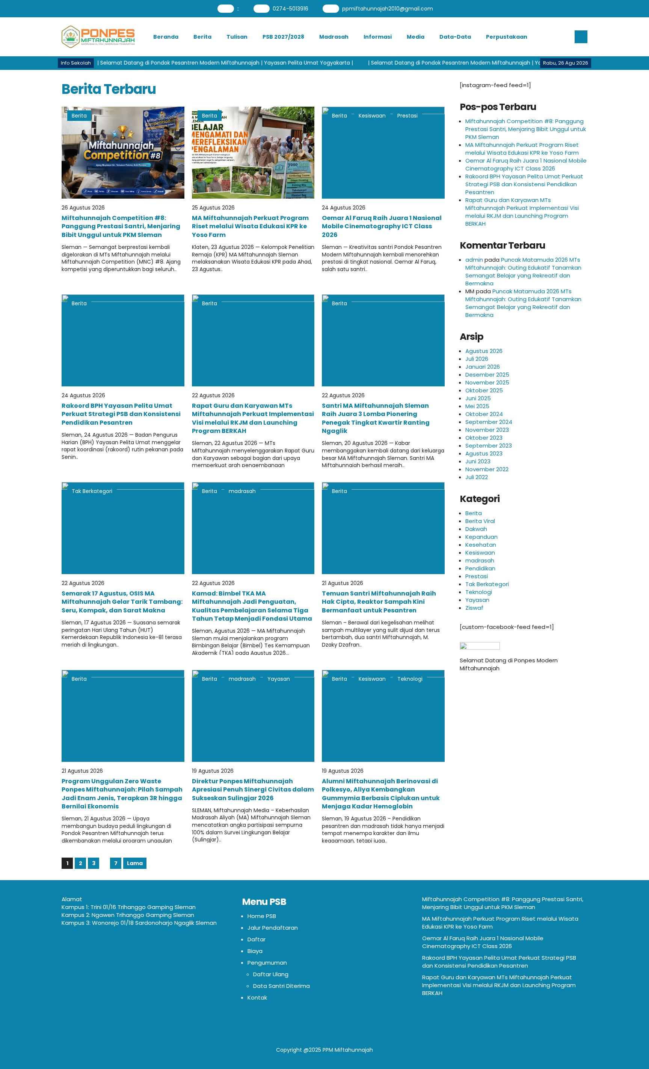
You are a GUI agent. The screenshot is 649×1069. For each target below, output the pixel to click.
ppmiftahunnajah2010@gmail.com (387, 8)
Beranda (165, 37)
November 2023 (487, 430)
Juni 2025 (478, 398)
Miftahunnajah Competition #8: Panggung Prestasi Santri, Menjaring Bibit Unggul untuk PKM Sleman (121, 226)
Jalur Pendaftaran (273, 928)
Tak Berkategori (92, 491)
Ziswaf (474, 608)
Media (415, 37)
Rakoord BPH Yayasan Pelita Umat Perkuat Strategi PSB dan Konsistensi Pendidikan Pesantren (121, 414)
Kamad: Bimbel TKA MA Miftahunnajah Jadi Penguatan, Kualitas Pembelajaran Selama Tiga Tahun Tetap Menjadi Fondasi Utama (252, 606)
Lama (135, 863)
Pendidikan (480, 568)
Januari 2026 (482, 367)
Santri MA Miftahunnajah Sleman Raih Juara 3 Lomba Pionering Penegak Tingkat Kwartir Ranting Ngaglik (376, 418)
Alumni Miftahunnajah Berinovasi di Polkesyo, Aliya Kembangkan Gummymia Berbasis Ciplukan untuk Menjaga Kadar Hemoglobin (381, 794)
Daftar (257, 939)
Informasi (378, 37)
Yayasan (278, 679)
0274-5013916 (290, 8)
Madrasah (334, 37)
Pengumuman (267, 962)
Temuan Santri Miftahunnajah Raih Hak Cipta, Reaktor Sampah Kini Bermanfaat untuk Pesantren (379, 602)
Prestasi (407, 115)
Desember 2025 (487, 374)
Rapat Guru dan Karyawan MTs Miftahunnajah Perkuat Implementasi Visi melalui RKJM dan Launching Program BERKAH (253, 418)
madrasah (242, 491)
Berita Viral (480, 521)
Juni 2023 (478, 461)
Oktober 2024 (484, 414)
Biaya (255, 951)
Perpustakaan (506, 37)
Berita (202, 37)
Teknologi (410, 679)
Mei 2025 (477, 406)
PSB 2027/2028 (283, 37)
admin (474, 260)
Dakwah (476, 529)
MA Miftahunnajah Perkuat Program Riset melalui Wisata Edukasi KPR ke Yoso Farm (250, 226)
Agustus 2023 (484, 453)
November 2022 (487, 469)
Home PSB (262, 916)
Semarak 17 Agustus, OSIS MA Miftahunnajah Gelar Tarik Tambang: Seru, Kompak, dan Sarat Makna (122, 602)
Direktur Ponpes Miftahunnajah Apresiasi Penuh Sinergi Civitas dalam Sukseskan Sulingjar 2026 (253, 789)
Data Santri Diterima (281, 986)
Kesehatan (480, 545)
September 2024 (488, 422)
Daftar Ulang (270, 974)
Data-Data (455, 37)
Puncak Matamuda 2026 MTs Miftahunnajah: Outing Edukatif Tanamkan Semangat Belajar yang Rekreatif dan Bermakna (523, 271)
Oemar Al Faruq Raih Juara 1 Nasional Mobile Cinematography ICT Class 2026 (382, 226)
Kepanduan (481, 537)
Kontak (257, 997)
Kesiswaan (372, 115)
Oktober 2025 (484, 390)
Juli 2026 (476, 359)
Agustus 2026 (484, 351)
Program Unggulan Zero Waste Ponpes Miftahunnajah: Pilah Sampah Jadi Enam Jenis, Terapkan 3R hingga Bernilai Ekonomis (122, 794)
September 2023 (488, 445)
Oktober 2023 (484, 438)
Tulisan (237, 37)
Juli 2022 (476, 477)
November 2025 (487, 382)
